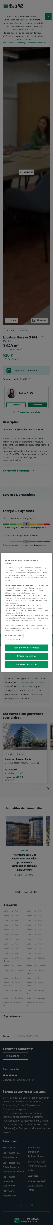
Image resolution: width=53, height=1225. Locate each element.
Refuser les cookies (26, 656)
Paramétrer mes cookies (26, 648)
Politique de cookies (14, 635)
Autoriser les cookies (26, 665)
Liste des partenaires (14, 639)
